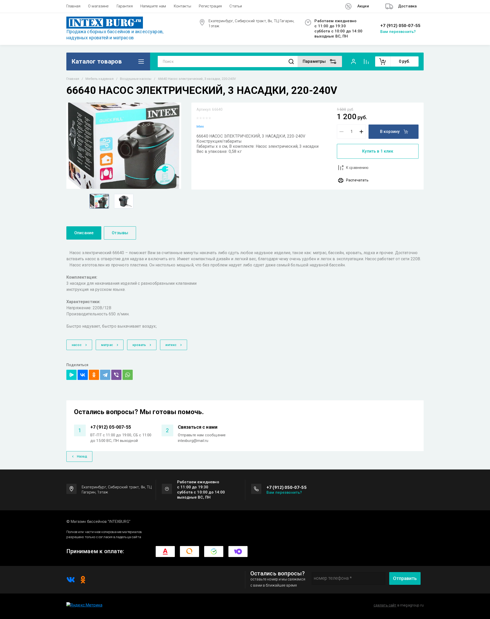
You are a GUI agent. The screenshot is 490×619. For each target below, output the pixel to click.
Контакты (182, 6)
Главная (73, 6)
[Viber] (116, 375)
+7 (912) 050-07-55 (400, 25)
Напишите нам (153, 6)
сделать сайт (385, 605)
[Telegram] (105, 375)
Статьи (235, 6)
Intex (200, 126)
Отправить (405, 578)
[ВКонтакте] (83, 375)
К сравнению (357, 168)
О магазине (98, 6)
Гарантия (125, 6)
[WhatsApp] (127, 375)
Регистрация (210, 6)
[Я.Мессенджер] (71, 375)
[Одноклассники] (94, 375)
